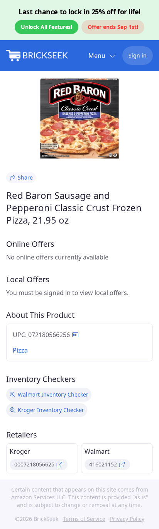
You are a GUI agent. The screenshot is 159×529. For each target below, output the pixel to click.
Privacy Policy (127, 518)
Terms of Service (84, 518)
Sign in (138, 55)
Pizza (20, 350)
